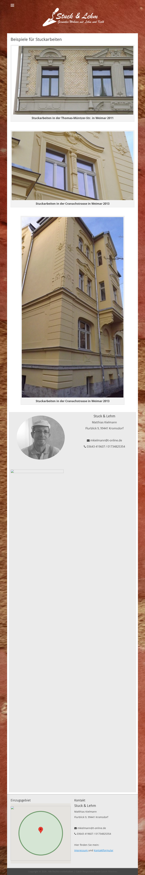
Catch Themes (109, 871)
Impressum (81, 850)
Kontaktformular (103, 850)
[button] (40, 830)
